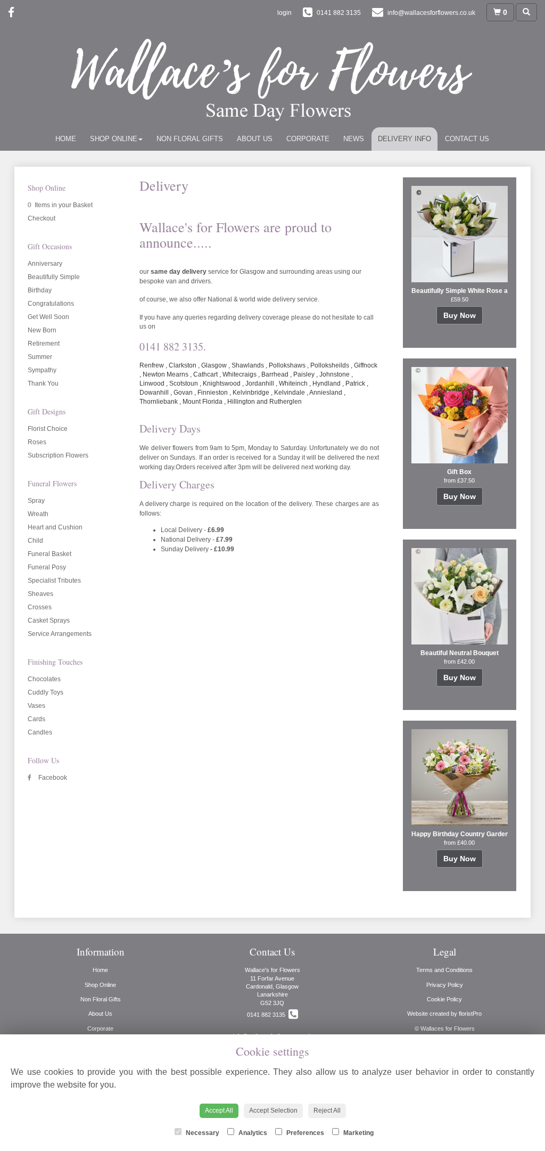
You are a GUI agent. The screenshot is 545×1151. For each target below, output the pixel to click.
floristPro (470, 1013)
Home (65, 139)
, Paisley (302, 374)
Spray (36, 500)
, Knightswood (220, 383)
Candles (40, 732)
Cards (36, 719)
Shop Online (113, 139)
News (353, 139)
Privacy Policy (444, 985)
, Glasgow (212, 365)
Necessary (201, 1133)
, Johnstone (333, 374)
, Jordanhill (258, 383)
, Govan (181, 392)
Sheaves (40, 594)
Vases (36, 705)
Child (35, 540)
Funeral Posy (47, 567)
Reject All (327, 1110)
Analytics (252, 1133)
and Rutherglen (279, 401)
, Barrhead (273, 374)
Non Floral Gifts (189, 139)
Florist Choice (48, 428)
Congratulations (51, 303)
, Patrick (353, 383)
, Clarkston (181, 365)
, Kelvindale (288, 392)
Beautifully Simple (54, 277)
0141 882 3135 (267, 1014)
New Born (42, 330)
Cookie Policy (444, 999)
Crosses (40, 607)
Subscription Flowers (58, 455)
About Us (254, 139)
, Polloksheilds (328, 365)
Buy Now (459, 315)
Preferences (304, 1133)
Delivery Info (404, 139)
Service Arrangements (60, 634)
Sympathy (42, 370)
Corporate (307, 139)
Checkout (41, 218)
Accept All (219, 1110)
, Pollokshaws (285, 365)
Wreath (38, 514)
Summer (40, 357)
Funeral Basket (49, 554)
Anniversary (45, 263)
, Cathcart (204, 374)
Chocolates (44, 679)
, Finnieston (211, 392)
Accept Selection (273, 1110)
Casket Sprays (49, 620)
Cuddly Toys (45, 692)
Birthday (40, 290)
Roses (37, 442)
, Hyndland (325, 383)
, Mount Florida (200, 401)
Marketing (358, 1133)
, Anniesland (324, 392)
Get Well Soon (48, 317)
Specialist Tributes (54, 580)
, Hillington (239, 401)
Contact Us (467, 139)
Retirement (44, 343)
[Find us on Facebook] (14, 12)
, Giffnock (364, 365)
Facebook (52, 777)
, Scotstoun (182, 383)
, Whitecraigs (238, 374)
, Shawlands (246, 365)
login (284, 13)
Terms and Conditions (444, 970)
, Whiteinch (292, 383)
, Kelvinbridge (249, 392)
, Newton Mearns (163, 374)
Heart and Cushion (55, 527)
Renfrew (151, 365)
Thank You (43, 383)
